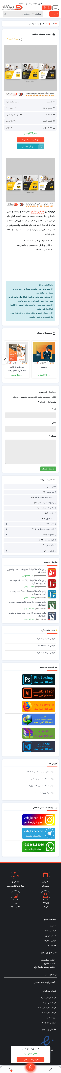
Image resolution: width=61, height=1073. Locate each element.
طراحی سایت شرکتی (48, 1012)
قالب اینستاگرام (37, 211)
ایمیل (53, 422)
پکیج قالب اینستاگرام (46, 502)
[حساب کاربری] (50, 1069)
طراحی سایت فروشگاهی (46, 1007)
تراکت (52, 513)
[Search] (5, 14)
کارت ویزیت (49, 539)
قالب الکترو (49, 963)
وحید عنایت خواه (12, 101)
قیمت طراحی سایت (48, 997)
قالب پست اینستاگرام (14, 114)
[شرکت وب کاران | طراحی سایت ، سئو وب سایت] (12, 7)
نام (54, 408)
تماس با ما (54, 14)
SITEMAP (52, 945)
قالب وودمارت (48, 960)
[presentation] (5, 359)
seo (54, 486)
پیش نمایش (27, 146)
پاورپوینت (50, 492)
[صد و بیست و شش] (30, 71)
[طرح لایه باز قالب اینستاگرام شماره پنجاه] (17, 353)
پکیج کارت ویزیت (47, 507)
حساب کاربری (50, 935)
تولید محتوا (51, 1017)
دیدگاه (52, 436)
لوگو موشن (50, 545)
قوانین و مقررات (50, 940)
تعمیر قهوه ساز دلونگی (44, 982)
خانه (55, 23)
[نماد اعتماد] (46, 1044)
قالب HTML (49, 523)
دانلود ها (49, 23)
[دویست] (44, 353)
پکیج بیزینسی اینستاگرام (44, 497)
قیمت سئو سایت (49, 1002)
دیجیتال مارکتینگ (49, 1022)
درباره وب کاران (50, 930)
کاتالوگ (51, 534)
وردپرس (51, 550)
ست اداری (50, 518)
